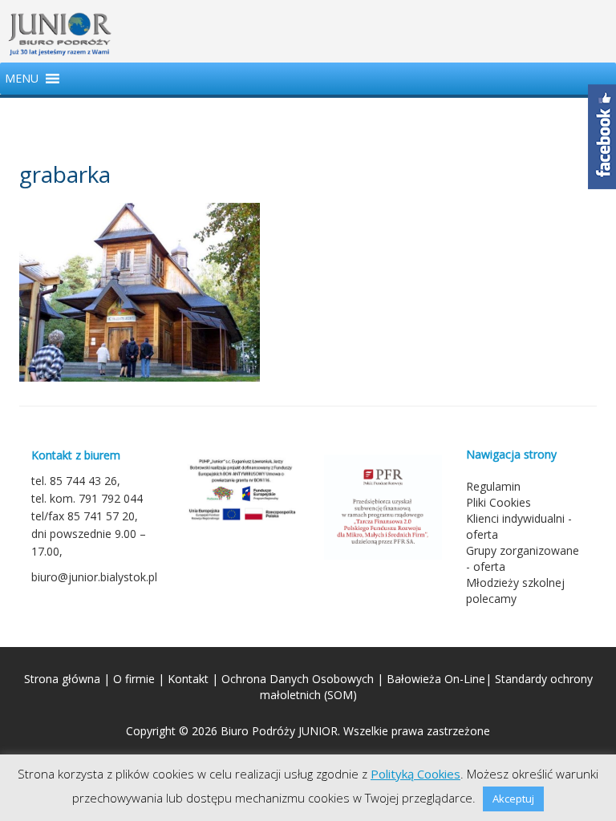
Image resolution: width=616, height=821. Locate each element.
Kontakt (188, 678)
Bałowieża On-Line (436, 678)
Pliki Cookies (498, 502)
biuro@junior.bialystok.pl (94, 576)
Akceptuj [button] (513, 798)
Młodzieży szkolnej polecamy (515, 590)
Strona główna (62, 678)
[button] (21, 79)
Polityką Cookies (415, 774)
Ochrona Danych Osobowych (297, 678)
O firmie (134, 678)
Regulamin (493, 486)
